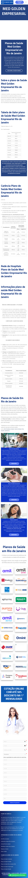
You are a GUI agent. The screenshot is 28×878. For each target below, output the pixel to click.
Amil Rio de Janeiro (5, 839)
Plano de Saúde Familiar (6, 861)
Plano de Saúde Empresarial (7, 866)
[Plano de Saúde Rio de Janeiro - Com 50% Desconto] (7, 2)
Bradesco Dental (4, 849)
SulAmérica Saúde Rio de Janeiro (8, 841)
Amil (5, 429)
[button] (17, 875)
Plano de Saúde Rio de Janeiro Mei (8, 864)
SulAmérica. (7, 431)
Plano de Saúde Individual (6, 859)
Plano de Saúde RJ (16, 817)
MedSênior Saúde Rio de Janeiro (8, 846)
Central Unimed (17, 429)
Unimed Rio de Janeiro (5, 844)
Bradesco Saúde (10, 429)
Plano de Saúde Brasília (6, 869)
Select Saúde (4, 851)
